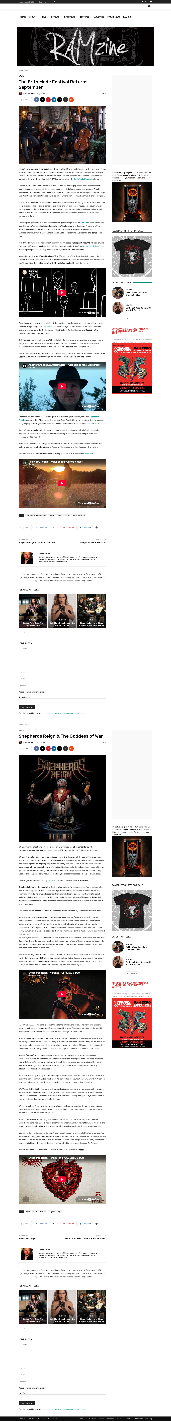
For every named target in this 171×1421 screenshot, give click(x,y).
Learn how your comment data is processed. (69, 713)
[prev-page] (20, 632)
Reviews (101, 1419)
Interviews (110, 1419)
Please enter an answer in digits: (32, 692)
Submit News (138, 1419)
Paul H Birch (30, 93)
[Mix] (71, 99)
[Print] (65, 99)
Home (21, 70)
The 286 (84, 223)
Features (119, 1419)
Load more (131, 319)
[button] (149, 7)
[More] (96, 527)
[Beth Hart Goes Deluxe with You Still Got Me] (62, 611)
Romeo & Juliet (93, 246)
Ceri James (47, 326)
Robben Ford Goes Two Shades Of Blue (33, 624)
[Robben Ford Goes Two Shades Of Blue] (33, 611)
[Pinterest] (48, 99)
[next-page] (24, 632)
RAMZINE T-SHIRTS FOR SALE (127, 231)
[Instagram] (145, 1)
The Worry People (78, 516)
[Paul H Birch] (21, 93)
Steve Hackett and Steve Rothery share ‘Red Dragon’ (91, 624)
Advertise (128, 1419)
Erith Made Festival (83, 179)
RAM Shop (148, 1419)
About (88, 1419)
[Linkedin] (53, 99)
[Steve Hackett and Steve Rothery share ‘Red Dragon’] (91, 611)
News (27, 70)
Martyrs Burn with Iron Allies (92, 542)
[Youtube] (150, 1)
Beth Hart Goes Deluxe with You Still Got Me (62, 624)
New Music (33, 620)
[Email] (59, 99)
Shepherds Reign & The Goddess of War (37, 542)
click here (89, 454)
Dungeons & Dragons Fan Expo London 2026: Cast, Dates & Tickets (130, 330)
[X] (148, 1)
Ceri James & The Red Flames (36, 516)
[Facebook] (142, 1)
